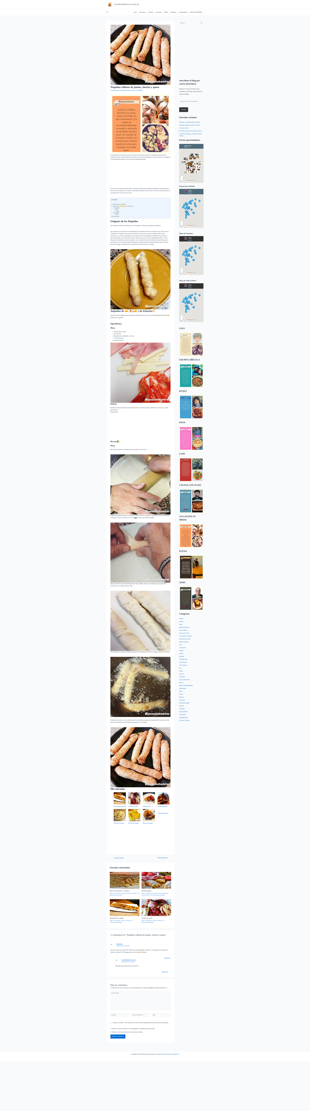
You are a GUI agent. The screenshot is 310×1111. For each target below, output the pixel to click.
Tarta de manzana (119, 823)
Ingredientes (117, 208)
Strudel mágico (147, 891)
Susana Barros (183, 711)
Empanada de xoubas (120, 806)
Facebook (159, 12)
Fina (180, 644)
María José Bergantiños (186, 685)
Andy (180, 624)
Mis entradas (116, 216)
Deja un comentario (115, 893)
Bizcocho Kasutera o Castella (119, 891)
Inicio (135, 12)
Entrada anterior (118, 858)
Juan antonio (183, 662)
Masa (117, 209)
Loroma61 (134, 893)
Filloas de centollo (133, 823)
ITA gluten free (183, 659)
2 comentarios (114, 90)
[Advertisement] (140, 175)
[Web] (161, 1015)
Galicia (181, 650)
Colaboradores (183, 12)
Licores (181, 674)
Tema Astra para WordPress (171, 1054)
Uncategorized (183, 717)
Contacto (150, 12)
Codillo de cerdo (133, 806)
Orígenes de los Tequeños (119, 204)
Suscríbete (142, 12)
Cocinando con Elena (185, 636)
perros (181, 694)
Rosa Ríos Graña (184, 703)
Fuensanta (182, 647)
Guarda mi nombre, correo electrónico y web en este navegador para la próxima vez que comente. (140, 1022)
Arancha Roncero (156, 893)
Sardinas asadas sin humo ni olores (189, 125)
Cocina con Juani (184, 633)
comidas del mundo (126, 893)
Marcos (181, 682)
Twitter (166, 12)
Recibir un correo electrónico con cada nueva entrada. (127, 1032)
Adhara (181, 618)
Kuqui (181, 671)
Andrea (181, 621)
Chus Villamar (183, 630)
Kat (180, 668)
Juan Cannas (183, 665)
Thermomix (182, 714)
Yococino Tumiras (125, 920)
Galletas (181, 656)
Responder (167, 958)
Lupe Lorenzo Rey (184, 679)
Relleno (117, 211)
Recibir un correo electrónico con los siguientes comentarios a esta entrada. (133, 1028)
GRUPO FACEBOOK (196, 12)
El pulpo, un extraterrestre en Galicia (189, 122)
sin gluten (182, 708)
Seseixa (181, 706)
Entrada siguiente (163, 858)
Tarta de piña (146, 806)
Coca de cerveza (184, 128)
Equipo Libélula (183, 642)
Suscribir (183, 109)
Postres (148, 895)
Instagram (173, 12)
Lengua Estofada (162, 806)
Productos (182, 700)
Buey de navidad (148, 823)
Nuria (180, 691)
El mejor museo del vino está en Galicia (190, 131)
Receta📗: (116, 213)
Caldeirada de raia (163, 813)
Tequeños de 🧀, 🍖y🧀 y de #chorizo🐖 (123, 206)
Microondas (182, 688)
